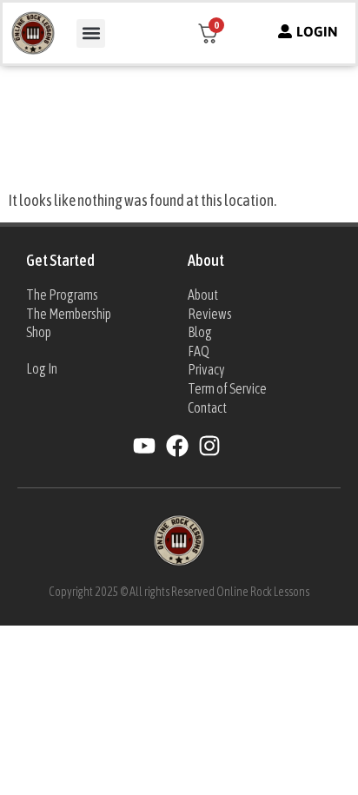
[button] (90, 33)
